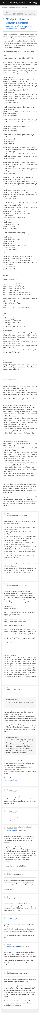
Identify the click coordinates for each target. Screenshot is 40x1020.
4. (7, 789)
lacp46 (9, 875)
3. (7, 688)
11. (7, 972)
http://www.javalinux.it (10, 780)
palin (8, 689)
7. (7, 873)
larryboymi (10, 898)
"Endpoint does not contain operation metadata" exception (19, 23)
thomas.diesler (12, 946)
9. (7, 917)
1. (7, 514)
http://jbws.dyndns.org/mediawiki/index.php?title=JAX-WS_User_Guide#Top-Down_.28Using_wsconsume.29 (18, 769)
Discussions (24, 7)
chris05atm (10, 29)
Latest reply (7, 14)
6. (7, 827)
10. (8, 944)
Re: (9, 514)
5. (7, 810)
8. (7, 896)
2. (7, 584)
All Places (4, 7)
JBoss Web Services (14, 7)
